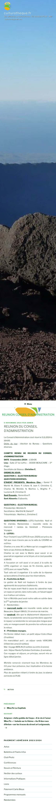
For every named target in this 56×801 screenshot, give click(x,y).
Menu (29, 404)
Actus (11, 689)
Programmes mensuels (15, 794)
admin (30, 423)
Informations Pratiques (14, 779)
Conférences (10, 763)
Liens (6, 784)
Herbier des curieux (13, 773)
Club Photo (9, 757)
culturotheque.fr (17, 13)
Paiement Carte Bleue (14, 789)
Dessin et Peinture (12, 768)
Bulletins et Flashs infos (15, 752)
